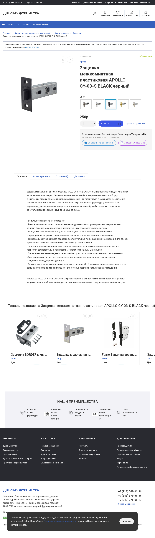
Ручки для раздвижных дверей (17, 458)
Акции (25, 25)
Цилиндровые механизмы (53, 463)
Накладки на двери (50, 446)
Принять (126, 521)
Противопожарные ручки (15, 463)
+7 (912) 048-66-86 (11, 3)
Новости (134, 3)
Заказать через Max (134, 143)
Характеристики (41, 176)
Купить (105, 123)
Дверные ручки (10, 446)
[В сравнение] (63, 60)
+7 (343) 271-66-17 (130, 499)
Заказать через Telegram (101, 143)
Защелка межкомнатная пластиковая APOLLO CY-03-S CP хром (74, 354)
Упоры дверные (48, 458)
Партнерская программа (128, 454)
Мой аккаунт (132, 16)
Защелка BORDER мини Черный (29, 354)
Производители (40, 25)
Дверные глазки (48, 454)
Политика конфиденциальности (132, 467)
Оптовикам (145, 3)
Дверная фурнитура (21, 13)
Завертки (45, 450)
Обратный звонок (34, 3)
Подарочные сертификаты (129, 450)
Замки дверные (10, 450)
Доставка (79, 176)
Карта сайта (122, 463)
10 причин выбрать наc (115, 3)
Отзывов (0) (62, 176)
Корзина (146, 16)
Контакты (76, 3)
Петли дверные (10, 454)
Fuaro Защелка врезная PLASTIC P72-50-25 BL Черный (120, 354)
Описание (22, 176)
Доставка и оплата (92, 3)
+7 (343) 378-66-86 (32, 47)
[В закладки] (70, 60)
